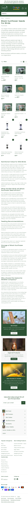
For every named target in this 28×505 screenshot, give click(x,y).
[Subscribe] (23, 402)
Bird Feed (3, 445)
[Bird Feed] (14, 317)
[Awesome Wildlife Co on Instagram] (15, 479)
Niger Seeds (17, 449)
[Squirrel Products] (14, 344)
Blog (2, 443)
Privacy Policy (4, 462)
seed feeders (20, 224)
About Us (3, 460)
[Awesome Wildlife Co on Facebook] (17, 479)
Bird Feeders (4, 447)
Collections (7, 18)
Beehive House (17, 445)
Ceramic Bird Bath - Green (20, 443)
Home (2, 18)
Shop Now (14, 333)
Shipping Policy (5, 465)
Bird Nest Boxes (4, 451)
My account (4, 471)
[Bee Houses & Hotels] (14, 370)
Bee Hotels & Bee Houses (7, 455)
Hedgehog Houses (5, 453)
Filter (5, 61)
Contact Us (3, 469)
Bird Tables (4, 449)
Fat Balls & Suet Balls (19, 451)
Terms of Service (5, 467)
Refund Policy (4, 464)
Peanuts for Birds (18, 455)
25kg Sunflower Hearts (19, 447)
